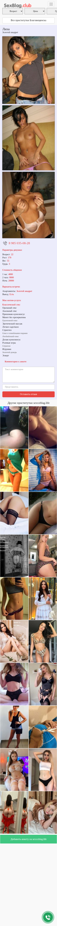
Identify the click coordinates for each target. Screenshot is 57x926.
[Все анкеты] (17, 4)
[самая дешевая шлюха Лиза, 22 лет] (28, 205)
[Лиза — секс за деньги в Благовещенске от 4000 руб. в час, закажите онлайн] (28, 137)
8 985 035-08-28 (19, 243)
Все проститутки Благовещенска (28, 20)
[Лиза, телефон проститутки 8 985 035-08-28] (28, 70)
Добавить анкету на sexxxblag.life (29, 839)
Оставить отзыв (28, 394)
